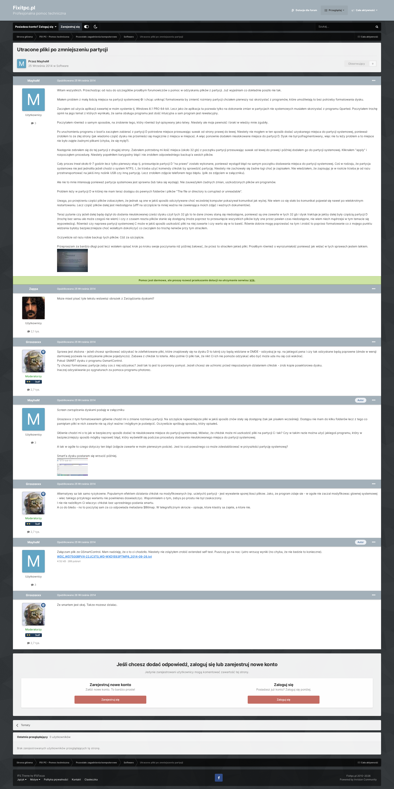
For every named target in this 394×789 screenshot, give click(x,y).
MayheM (43, 61)
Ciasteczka (91, 779)
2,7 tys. (35, 389)
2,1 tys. (35, 331)
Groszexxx (33, 342)
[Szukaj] (377, 27)
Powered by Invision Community (358, 779)
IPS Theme (23, 775)
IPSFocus (39, 775)
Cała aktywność (365, 10)
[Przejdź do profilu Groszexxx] (33, 361)
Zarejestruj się (70, 26)
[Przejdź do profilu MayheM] (21, 63)
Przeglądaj (335, 10)
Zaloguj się (283, 699)
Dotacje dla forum (306, 10)
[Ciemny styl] (95, 27)
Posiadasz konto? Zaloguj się (35, 26)
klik (252, 280)
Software (62, 65)
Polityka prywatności (56, 779)
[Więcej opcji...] (374, 80)
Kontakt (76, 779)
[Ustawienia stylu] (86, 27)
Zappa (33, 288)
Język (21, 779)
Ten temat (362, 26)
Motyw (34, 779)
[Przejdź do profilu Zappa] (33, 308)
